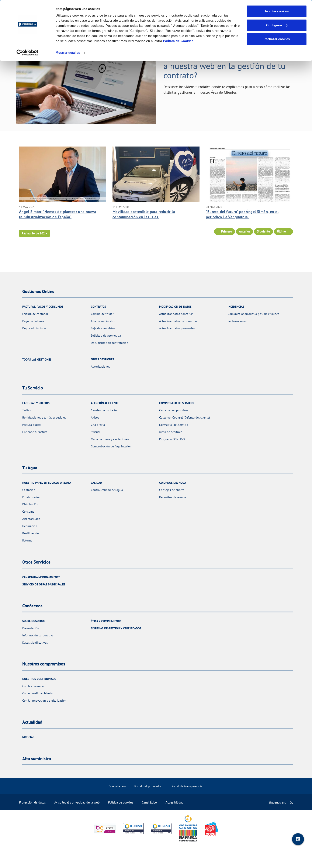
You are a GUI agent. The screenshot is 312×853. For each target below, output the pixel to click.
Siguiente (263, 231)
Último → (283, 231)
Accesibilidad (174, 802)
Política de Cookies (178, 41)
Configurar (274, 25)
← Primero (224, 231)
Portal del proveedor (148, 786)
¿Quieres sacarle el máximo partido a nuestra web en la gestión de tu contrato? (227, 66)
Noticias (28, 737)
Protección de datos (32, 802)
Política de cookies (120, 802)
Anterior (244, 231)
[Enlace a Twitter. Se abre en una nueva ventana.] (291, 802)
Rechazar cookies (276, 39)
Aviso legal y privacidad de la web (77, 802)
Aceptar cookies (277, 11)
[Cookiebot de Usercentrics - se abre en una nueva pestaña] (27, 52)
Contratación (117, 786)
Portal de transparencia (186, 786)
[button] (34, 233)
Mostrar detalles (68, 52)
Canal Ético (149, 802)
